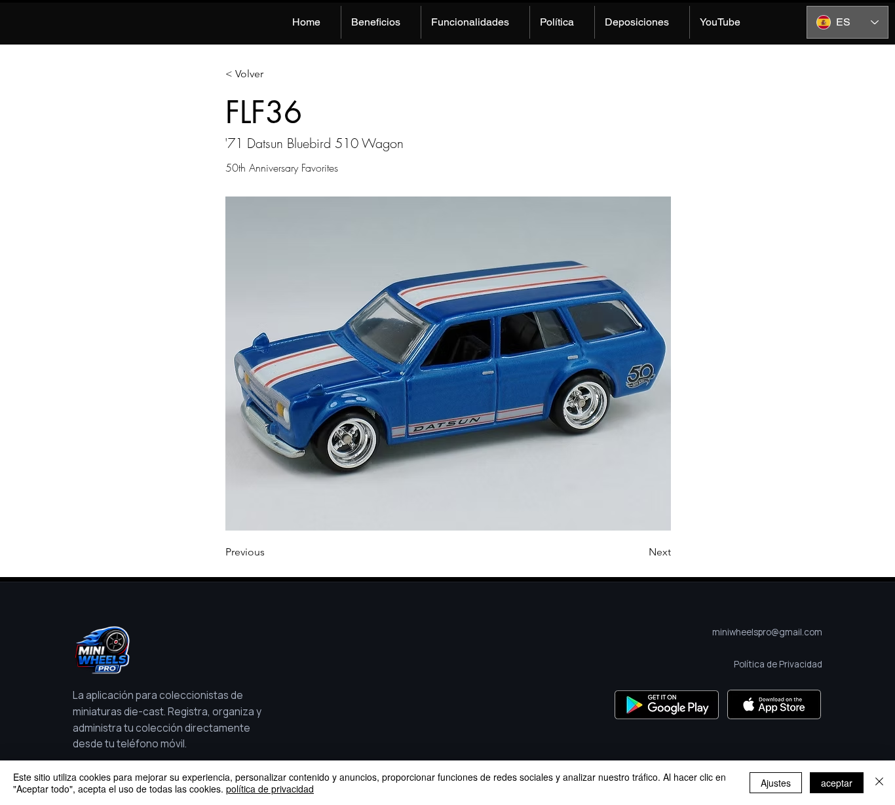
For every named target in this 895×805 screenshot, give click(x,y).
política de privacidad (270, 788)
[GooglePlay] (667, 704)
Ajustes (776, 782)
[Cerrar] (879, 783)
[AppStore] (774, 704)
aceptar (836, 782)
